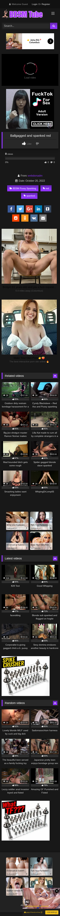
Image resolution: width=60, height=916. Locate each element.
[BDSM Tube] (25, 15)
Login (34, 4)
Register (46, 4)
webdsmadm (35, 175)
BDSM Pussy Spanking (24, 188)
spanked (30, 195)
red (47, 188)
